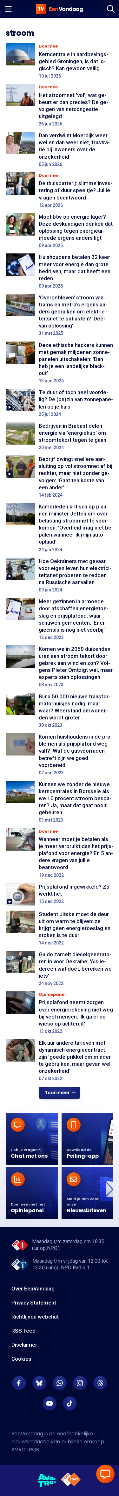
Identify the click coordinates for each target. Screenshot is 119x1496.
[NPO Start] (71, 1480)
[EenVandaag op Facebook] (19, 1383)
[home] (59, 9)
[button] (59, 1093)
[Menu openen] (8, 9)
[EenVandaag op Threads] (100, 1383)
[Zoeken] (111, 9)
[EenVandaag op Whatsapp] (60, 1383)
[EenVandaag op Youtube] (49, 1403)
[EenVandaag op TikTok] (70, 1403)
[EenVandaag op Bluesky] (39, 1383)
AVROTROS (25, 1449)
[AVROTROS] (47, 1480)
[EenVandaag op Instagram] (80, 1383)
